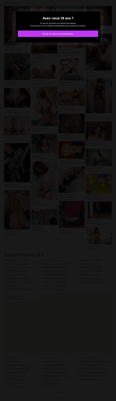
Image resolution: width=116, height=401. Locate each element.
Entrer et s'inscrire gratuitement (58, 34)
